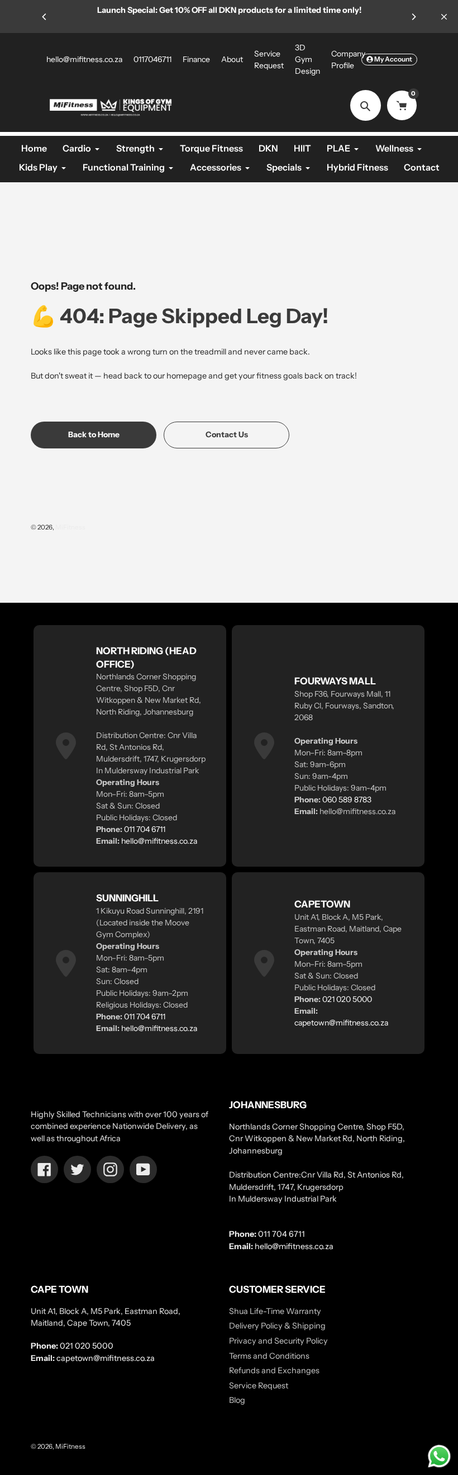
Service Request (258, 1386)
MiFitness (70, 527)
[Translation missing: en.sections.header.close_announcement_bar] (444, 16)
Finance (196, 59)
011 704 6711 (144, 829)
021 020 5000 (347, 999)
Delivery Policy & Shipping (277, 1326)
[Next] (413, 16)
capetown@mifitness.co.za (341, 1023)
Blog (237, 1400)
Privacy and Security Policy (278, 1341)
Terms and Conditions (269, 1356)
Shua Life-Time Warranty (275, 1311)
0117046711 (152, 59)
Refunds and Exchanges (274, 1370)
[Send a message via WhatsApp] (439, 1456)
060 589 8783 (346, 800)
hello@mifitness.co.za (84, 59)
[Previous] (44, 16)
